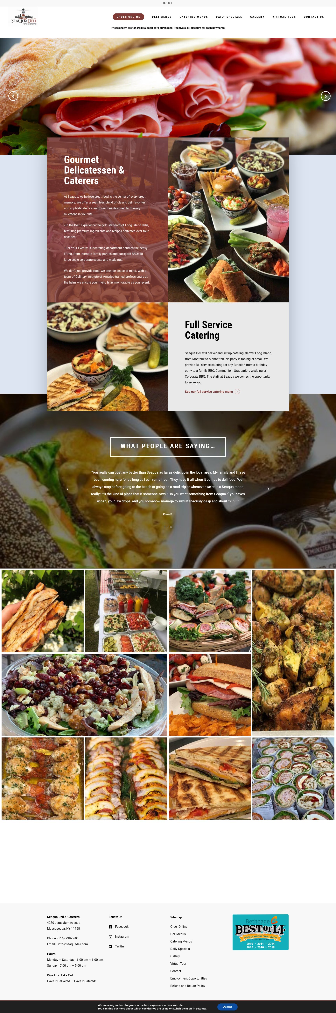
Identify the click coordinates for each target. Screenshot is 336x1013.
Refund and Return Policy (187, 986)
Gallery (175, 956)
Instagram (121, 936)
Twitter (119, 946)
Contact (175, 971)
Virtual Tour (178, 963)
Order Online (178, 926)
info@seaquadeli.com (73, 944)
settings (201, 1008)
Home (168, 3)
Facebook (121, 926)
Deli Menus (178, 934)
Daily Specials (180, 949)
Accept (227, 1007)
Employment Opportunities (188, 978)
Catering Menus (181, 941)
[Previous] (6, 96)
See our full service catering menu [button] (209, 392)
